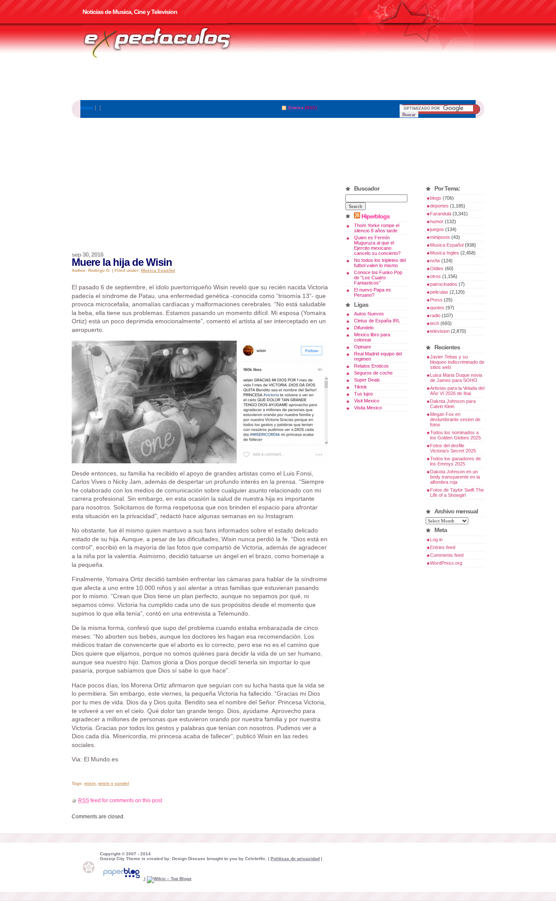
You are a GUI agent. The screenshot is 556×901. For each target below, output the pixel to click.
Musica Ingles (444, 252)
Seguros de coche (373, 372)
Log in (436, 539)
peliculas (439, 292)
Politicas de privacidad (295, 858)
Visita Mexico (368, 407)
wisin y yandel (113, 783)
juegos (437, 229)
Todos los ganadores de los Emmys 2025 (455, 461)
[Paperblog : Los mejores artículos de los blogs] (122, 878)
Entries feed (442, 547)
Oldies (436, 268)
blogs (435, 198)
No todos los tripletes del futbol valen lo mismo (380, 263)
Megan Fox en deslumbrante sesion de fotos (455, 419)
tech (434, 323)
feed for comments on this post (120, 800)
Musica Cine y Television (169, 42)
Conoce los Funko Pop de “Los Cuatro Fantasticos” (378, 277)
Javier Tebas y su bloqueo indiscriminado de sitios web (457, 362)
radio (435, 315)
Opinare (362, 346)
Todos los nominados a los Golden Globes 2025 (455, 435)
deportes (439, 205)
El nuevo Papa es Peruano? (372, 292)
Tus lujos (363, 393)
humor (436, 221)
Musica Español (158, 270)
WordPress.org (446, 563)
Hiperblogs (375, 216)
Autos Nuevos (369, 313)
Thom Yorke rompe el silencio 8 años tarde (376, 228)
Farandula (440, 213)
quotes (437, 307)
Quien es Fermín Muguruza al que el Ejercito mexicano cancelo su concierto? (377, 245)
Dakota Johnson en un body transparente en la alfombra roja (455, 477)
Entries (296, 107)
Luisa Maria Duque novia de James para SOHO (456, 377)
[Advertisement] (278, 80)
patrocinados (443, 284)
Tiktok (360, 386)
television (440, 331)
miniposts (440, 237)
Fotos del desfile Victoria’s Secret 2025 (453, 448)
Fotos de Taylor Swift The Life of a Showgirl (457, 492)
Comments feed (446, 555)
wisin (90, 783)
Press (436, 299)
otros (435, 276)
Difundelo (364, 327)
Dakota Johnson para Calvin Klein (453, 404)
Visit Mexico (366, 400)
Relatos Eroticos (371, 365)
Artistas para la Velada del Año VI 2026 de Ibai (457, 390)
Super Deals (367, 379)
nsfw (435, 260)
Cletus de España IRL (377, 320)
